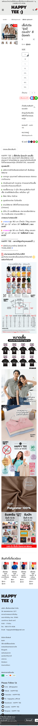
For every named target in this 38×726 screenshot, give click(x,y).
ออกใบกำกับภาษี (6, 656)
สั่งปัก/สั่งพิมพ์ (6, 637)
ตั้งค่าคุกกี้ (29, 720)
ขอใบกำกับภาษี (7, 259)
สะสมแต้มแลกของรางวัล (9, 647)
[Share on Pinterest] (34, 142)
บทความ (4, 659)
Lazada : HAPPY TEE (11, 707)
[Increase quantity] (34, 92)
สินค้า (3, 640)
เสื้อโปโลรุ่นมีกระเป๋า (15, 19)
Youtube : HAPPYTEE (12, 695)
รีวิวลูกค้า (4, 650)
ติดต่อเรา (4, 662)
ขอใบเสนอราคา (6, 653)
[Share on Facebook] (29, 142)
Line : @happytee (11, 687)
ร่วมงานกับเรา (5, 665)
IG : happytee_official (12, 699)
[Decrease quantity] (29, 92)
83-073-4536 (20, 3)
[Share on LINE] (37, 142)
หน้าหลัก (5, 19)
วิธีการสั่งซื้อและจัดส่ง (8, 644)
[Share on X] (31, 142)
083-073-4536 (10, 627)
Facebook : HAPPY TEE (12, 703)
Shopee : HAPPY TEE (12, 711)
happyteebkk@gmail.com (15, 630)
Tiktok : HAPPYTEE (11, 691)
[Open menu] (3, 10)
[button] (33, 10)
